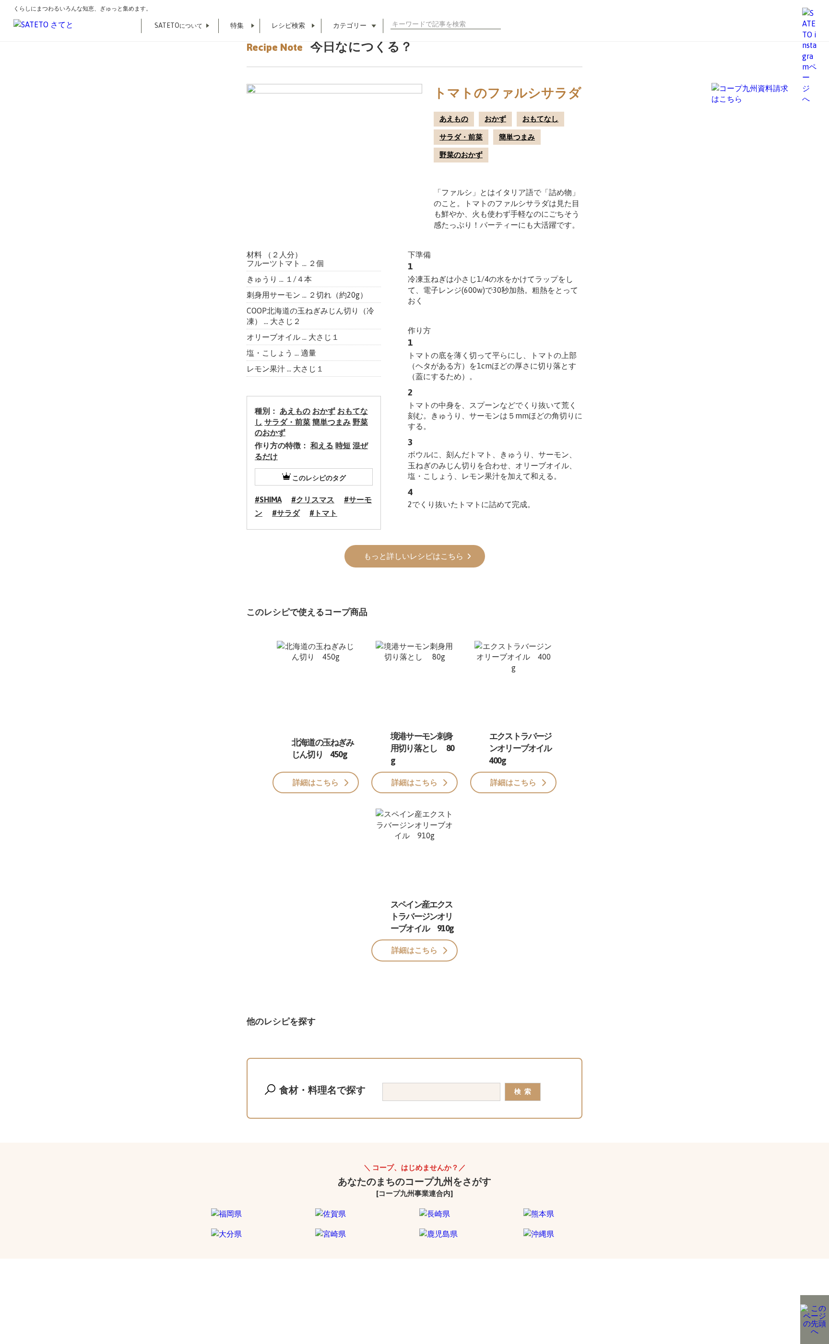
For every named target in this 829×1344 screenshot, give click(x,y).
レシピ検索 (288, 25)
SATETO (178, 25)
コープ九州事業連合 (300, 1295)
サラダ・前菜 (461, 137)
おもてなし (540, 119)
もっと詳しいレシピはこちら (414, 556)
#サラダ (286, 513)
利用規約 (172, 1295)
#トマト (323, 513)
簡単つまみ (517, 137)
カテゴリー (350, 25)
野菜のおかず (461, 155)
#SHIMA (268, 499)
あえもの (453, 119)
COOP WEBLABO (228, 1295)
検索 (497, 24)
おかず (495, 119)
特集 (237, 25)
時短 (343, 445)
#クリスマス (312, 499)
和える (321, 445)
